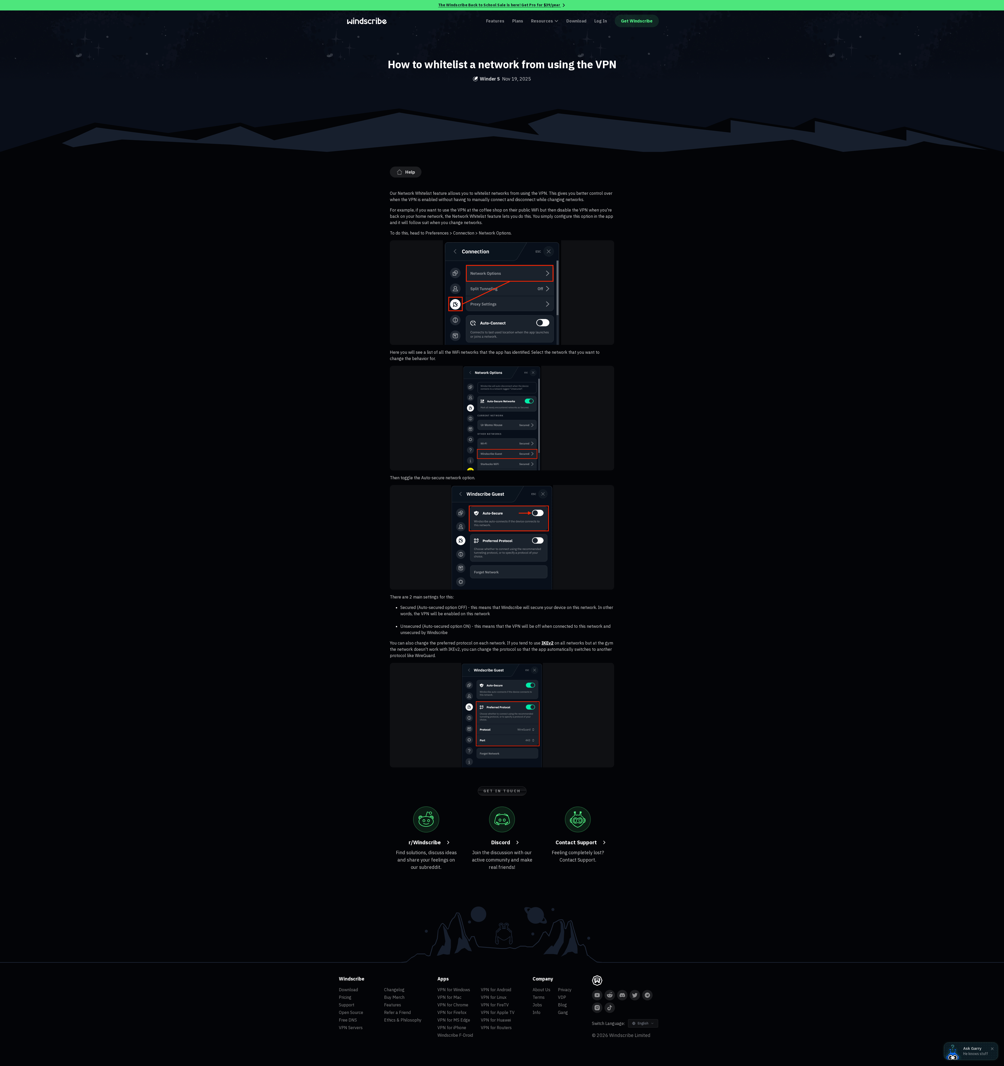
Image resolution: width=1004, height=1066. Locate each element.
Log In (600, 21)
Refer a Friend (397, 1012)
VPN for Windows (453, 989)
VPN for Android (496, 989)
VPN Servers (351, 1027)
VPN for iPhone (451, 1027)
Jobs (537, 1004)
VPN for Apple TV (498, 1012)
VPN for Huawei (496, 1020)
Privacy (565, 989)
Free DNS (348, 1020)
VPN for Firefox (451, 1012)
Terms (539, 997)
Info (536, 1012)
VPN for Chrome (452, 1004)
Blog (562, 1004)
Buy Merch (394, 997)
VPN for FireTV (495, 1004)
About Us (541, 989)
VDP (562, 997)
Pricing (345, 997)
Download (576, 21)
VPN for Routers (496, 1027)
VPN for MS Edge (453, 1020)
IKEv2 (547, 643)
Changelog (394, 989)
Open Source (351, 1012)
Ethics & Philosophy (402, 1020)
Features (495, 21)
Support (346, 1004)
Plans (517, 21)
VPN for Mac (449, 997)
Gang (563, 1012)
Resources (542, 21)
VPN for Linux (493, 997)
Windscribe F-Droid (455, 1035)
